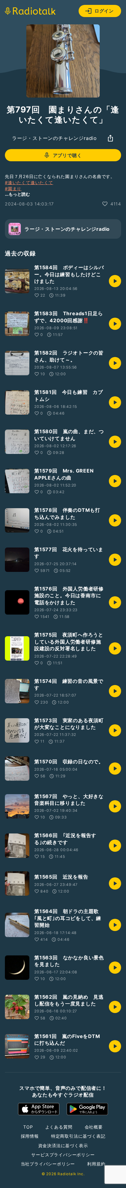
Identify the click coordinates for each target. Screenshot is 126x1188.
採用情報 (30, 1136)
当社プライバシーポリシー (48, 1163)
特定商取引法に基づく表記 (78, 1136)
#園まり (13, 188)
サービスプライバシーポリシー (62, 1154)
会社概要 (94, 1126)
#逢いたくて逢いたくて (29, 182)
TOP (28, 1126)
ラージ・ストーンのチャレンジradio (54, 138)
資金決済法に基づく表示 (63, 1145)
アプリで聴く (67, 155)
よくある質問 (58, 1126)
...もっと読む (17, 194)
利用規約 (96, 1163)
